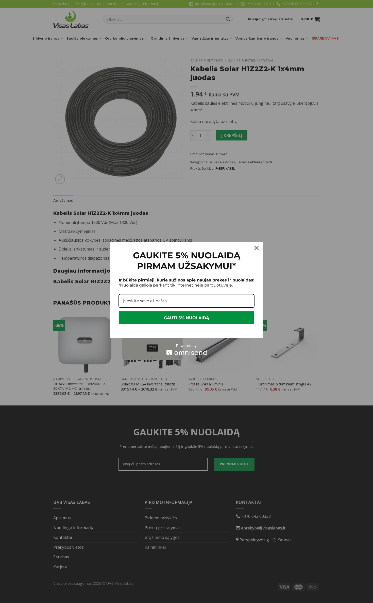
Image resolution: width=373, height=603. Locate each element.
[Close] (256, 248)
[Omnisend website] (186, 349)
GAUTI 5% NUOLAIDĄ (186, 317)
